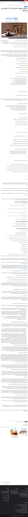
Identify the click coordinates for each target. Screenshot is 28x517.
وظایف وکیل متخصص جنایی (6, 42)
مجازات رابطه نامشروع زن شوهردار (23, 434)
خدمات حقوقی (23, 5)
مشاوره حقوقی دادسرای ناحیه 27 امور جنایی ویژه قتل (20, 421)
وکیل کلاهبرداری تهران (24, 506)
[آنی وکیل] (23, 3)
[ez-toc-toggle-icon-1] (8, 40)
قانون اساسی (25, 406)
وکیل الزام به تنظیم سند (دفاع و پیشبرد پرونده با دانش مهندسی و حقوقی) (21, 512)
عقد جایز (23, 291)
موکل (4, 291)
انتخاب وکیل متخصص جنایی (5, 43)
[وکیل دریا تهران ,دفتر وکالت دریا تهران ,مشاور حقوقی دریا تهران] (14, 431)
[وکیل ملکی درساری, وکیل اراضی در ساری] (5, 454)
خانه (26, 5)
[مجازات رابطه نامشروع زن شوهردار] (23, 430)
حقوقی (2, 265)
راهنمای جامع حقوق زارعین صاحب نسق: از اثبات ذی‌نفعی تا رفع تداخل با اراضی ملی (21, 505)
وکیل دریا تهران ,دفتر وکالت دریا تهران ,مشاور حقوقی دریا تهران (14, 436)
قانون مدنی (14, 291)
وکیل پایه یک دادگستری (24, 270)
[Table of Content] (8, 40)
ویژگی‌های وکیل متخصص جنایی (5, 41)
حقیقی (26, 266)
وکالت (21, 266)
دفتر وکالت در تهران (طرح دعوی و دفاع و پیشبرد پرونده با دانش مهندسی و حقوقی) (21, 510)
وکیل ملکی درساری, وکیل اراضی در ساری (5, 482)
